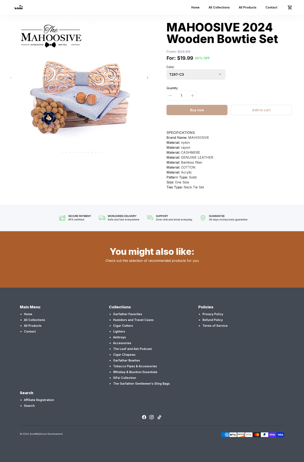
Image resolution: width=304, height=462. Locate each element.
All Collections (219, 7)
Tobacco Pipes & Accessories (135, 366)
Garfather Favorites (127, 314)
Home (195, 7)
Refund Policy (212, 320)
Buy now (197, 110)
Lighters (119, 331)
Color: (170, 67)
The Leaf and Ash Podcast (132, 349)
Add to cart (261, 110)
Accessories (122, 343)
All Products (247, 7)
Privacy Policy (212, 314)
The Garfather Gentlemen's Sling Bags (141, 383)
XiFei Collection (124, 377)
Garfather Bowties (126, 360)
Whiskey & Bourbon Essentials (135, 372)
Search (29, 405)
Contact (271, 7)
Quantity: (172, 88)
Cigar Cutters (123, 325)
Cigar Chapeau (124, 354)
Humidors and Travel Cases (133, 320)
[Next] (147, 77)
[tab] (58, 152)
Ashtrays (119, 337)
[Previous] (10, 77)
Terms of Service (215, 325)
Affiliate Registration (39, 400)
